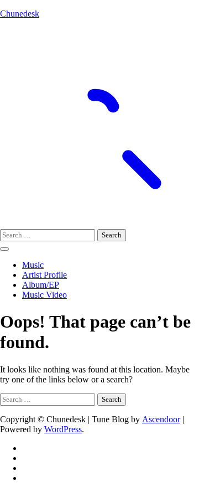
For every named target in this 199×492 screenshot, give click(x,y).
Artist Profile (44, 274)
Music (33, 265)
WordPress (63, 429)
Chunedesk (19, 13)
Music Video (44, 294)
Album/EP (40, 284)
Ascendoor (161, 419)
